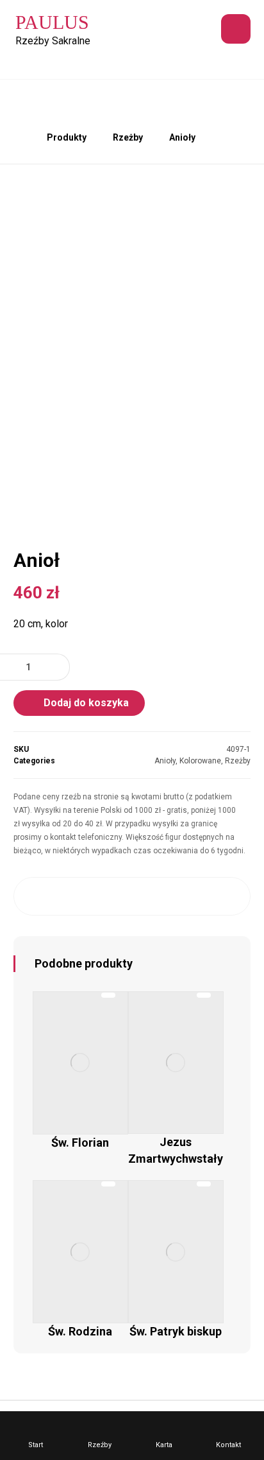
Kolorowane (200, 760)
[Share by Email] (228, 896)
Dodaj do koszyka (86, 703)
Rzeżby (238, 760)
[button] (236, 29)
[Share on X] (68, 896)
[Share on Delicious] (164, 896)
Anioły (165, 760)
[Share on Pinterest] (100, 896)
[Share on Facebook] (36, 896)
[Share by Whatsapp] (196, 896)
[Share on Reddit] (132, 896)
